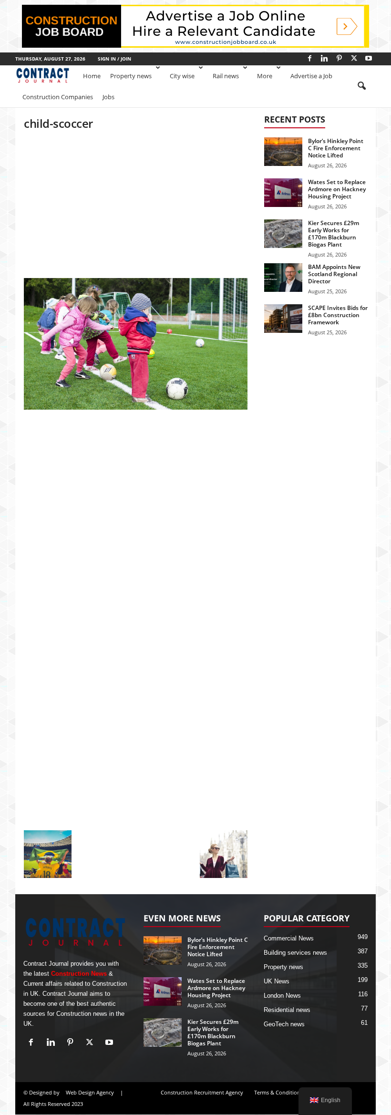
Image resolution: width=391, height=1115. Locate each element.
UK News (276, 981)
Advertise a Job (311, 76)
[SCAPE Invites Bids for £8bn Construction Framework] (283, 318)
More (264, 76)
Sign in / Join (114, 58)
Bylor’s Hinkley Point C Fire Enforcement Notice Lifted (335, 148)
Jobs (108, 97)
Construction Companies (57, 97)
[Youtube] (368, 58)
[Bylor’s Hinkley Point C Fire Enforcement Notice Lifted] (283, 151)
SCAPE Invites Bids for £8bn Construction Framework (338, 315)
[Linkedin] (324, 58)
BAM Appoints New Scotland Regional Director (334, 274)
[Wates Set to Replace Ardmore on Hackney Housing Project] (283, 192)
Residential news (287, 1009)
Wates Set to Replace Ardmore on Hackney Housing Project (337, 189)
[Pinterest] (339, 58)
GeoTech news (284, 1024)
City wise (182, 76)
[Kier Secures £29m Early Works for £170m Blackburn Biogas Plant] (283, 233)
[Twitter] (354, 58)
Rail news (226, 76)
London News (282, 995)
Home (92, 76)
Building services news (295, 952)
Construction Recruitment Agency (202, 1092)
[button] (361, 86)
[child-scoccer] (135, 344)
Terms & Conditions (278, 1092)
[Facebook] (309, 58)
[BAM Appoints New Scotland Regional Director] (283, 277)
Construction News (79, 973)
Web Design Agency (90, 1092)
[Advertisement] (135, 207)
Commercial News (289, 938)
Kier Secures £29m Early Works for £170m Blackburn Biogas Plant (333, 233)
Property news (131, 76)
